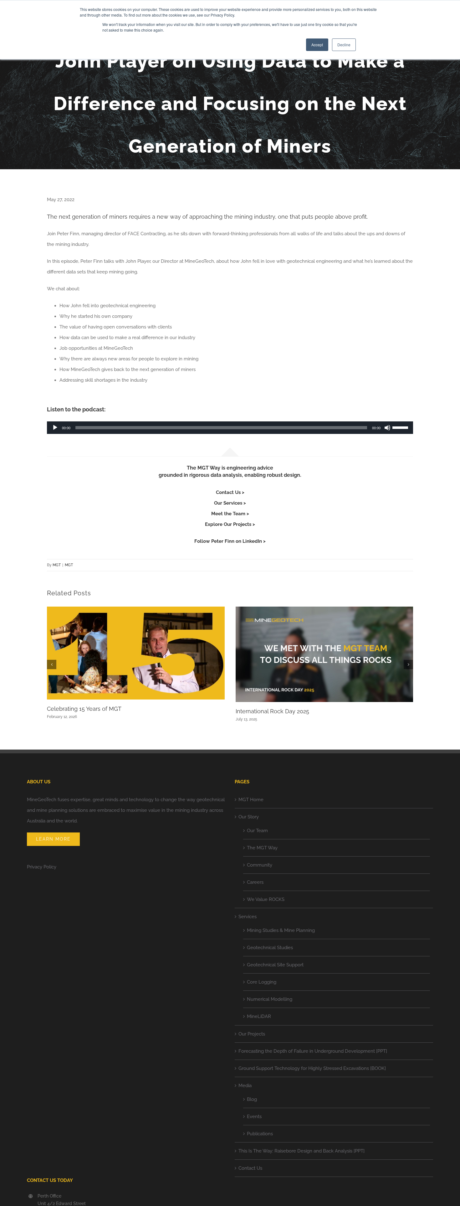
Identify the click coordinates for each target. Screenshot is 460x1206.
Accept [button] (317, 44)
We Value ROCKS (265, 899)
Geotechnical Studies (270, 947)
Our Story (248, 817)
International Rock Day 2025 (272, 711)
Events (254, 1116)
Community (259, 865)
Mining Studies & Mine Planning (281, 930)
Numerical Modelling (269, 999)
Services (247, 916)
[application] (230, 427)
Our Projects (251, 1034)
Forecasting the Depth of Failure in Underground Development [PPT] (312, 1051)
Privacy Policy (41, 867)
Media (245, 1085)
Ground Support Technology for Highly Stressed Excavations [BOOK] (312, 1068)
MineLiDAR (259, 1016)
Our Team (257, 830)
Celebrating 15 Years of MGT (84, 708)
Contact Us (250, 1168)
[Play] (55, 428)
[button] (51, 664)
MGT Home (250, 799)
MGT (57, 565)
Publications (260, 1134)
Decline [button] (343, 44)
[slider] (401, 427)
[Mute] (387, 428)
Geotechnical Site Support (275, 965)
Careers (255, 882)
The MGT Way (262, 848)
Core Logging (261, 982)
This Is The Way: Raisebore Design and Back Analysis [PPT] (301, 1151)
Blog (252, 1099)
